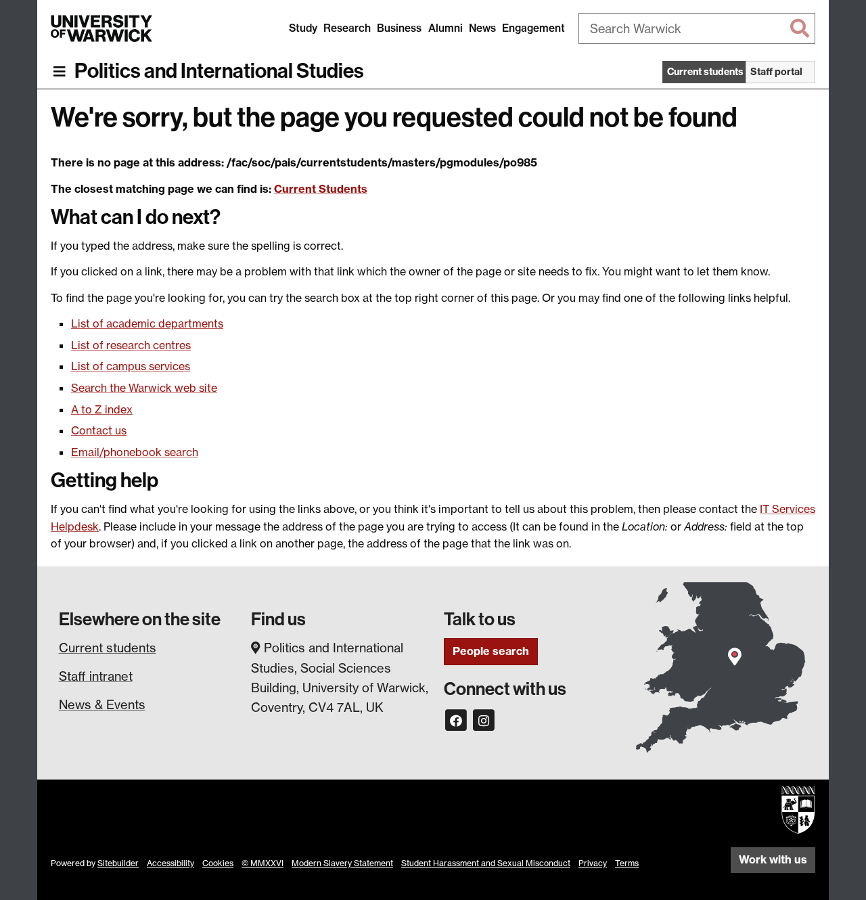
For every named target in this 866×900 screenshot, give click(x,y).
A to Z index (102, 409)
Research (347, 28)
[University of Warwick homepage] (101, 28)
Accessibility (170, 863)
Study (303, 28)
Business (399, 28)
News (482, 28)
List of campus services (130, 366)
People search (491, 651)
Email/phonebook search (134, 452)
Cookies (217, 863)
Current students (107, 647)
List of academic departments (147, 323)
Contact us (99, 430)
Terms (627, 863)
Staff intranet (96, 676)
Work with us (773, 859)
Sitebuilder (118, 863)
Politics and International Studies (219, 71)
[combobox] (696, 28)
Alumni (445, 28)
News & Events (102, 704)
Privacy (592, 863)
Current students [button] (705, 72)
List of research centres (131, 345)
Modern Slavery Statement (342, 863)
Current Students (320, 189)
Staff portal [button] (776, 72)
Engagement (533, 28)
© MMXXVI (262, 863)
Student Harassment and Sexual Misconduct (485, 863)
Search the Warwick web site (144, 388)
